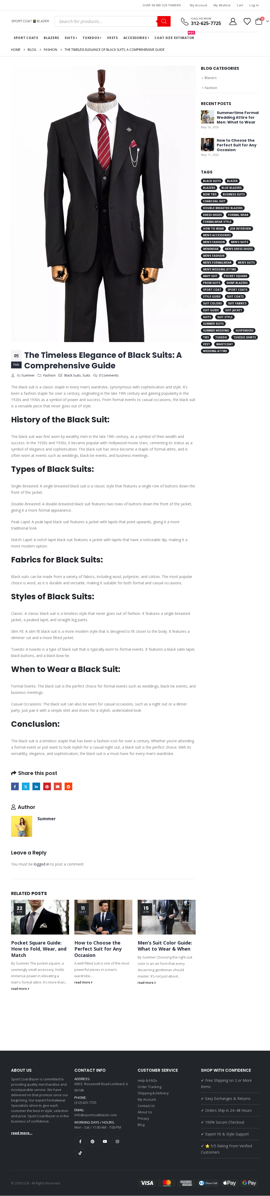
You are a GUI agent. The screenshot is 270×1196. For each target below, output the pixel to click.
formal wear (238, 215)
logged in (41, 864)
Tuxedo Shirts (244, 337)
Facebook (15, 786)
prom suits (211, 283)
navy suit (210, 276)
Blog (141, 1124)
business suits (234, 194)
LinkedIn (36, 786)
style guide (212, 296)
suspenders (244, 330)
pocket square (235, 276)
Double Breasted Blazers (223, 208)
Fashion (49, 375)
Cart (240, 5)
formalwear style (217, 222)
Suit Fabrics (237, 303)
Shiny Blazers (237, 283)
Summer (28, 375)
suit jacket (233, 310)
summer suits (213, 323)
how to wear (213, 228)
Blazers (51, 38)
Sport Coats (26, 38)
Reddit (68, 786)
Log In (254, 5)
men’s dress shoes (239, 249)
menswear (211, 249)
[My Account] (233, 21)
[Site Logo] (31, 21)
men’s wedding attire (219, 269)
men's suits (239, 242)
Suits (70, 38)
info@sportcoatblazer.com (95, 1115)
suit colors (212, 303)
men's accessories (217, 235)
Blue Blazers (231, 188)
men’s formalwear (217, 262)
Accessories (135, 38)
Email (57, 786)
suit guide (211, 310)
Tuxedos (91, 38)
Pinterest (47, 786)
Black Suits (72, 375)
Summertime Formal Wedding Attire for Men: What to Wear (238, 117)
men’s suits (246, 262)
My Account (198, 5)
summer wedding (216, 330)
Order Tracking (149, 1086)
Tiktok (80, 1153)
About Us (145, 1112)
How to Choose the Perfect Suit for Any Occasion (98, 949)
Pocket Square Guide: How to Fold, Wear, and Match (38, 949)
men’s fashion (213, 256)
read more (19, 988)
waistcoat (224, 344)
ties (206, 337)
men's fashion (214, 242)
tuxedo (221, 337)
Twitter (26, 786)
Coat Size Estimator (175, 36)
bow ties (209, 194)
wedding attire (215, 351)
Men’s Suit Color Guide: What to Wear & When (165, 946)
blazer (232, 181)
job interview (240, 228)
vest (206, 344)
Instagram (117, 1141)
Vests (112, 38)
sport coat (212, 289)
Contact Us (146, 1105)
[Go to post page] (40, 917)
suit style (225, 317)
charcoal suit (214, 201)
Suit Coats (235, 296)
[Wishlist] (247, 21)
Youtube (105, 1141)
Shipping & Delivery (153, 1093)
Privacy (143, 1118)
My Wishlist (222, 5)
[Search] (164, 21)
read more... (21, 1132)
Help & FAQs (147, 1080)
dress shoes (212, 215)
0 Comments (109, 375)
